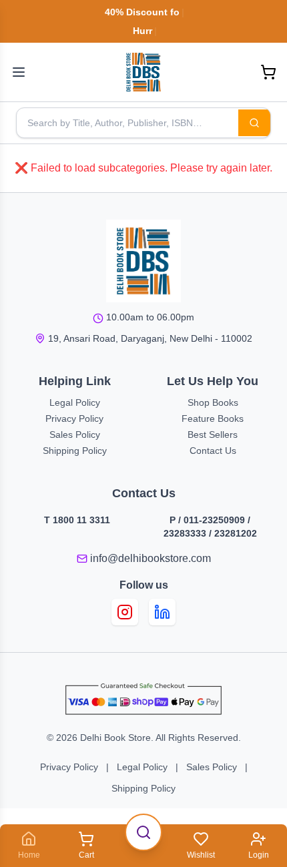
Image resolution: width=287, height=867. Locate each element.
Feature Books (213, 418)
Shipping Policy (75, 450)
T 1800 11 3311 (77, 520)
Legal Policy (74, 402)
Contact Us (213, 450)
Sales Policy (74, 434)
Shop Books (213, 402)
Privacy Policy (74, 418)
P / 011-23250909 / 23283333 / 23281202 (210, 527)
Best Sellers (213, 434)
